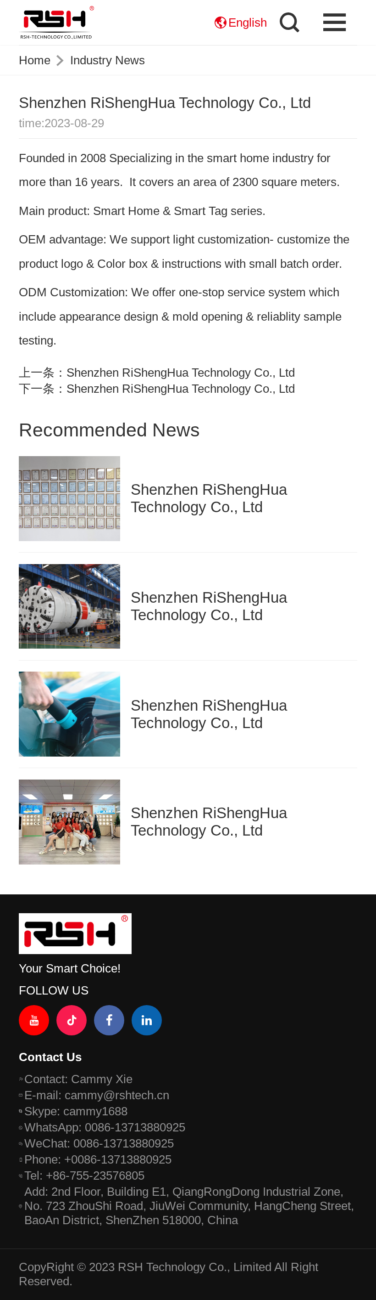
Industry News (107, 60)
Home (34, 60)
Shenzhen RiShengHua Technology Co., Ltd (180, 372)
